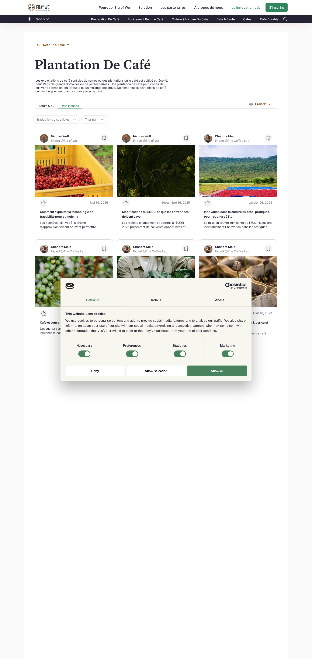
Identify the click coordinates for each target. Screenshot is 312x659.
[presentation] (46, 106)
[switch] (132, 353)
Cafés (247, 19)
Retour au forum (56, 45)
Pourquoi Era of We (114, 7)
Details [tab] (156, 300)
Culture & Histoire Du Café (190, 19)
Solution (145, 7)
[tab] (46, 106)
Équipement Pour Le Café (145, 19)
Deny (95, 371)
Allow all (217, 371)
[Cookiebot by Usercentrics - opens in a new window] (228, 286)
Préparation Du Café (105, 19)
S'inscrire (276, 7)
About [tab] (219, 300)
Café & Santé (225, 19)
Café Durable (269, 19)
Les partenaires (173, 7)
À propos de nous (208, 7)
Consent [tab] (92, 300)
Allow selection (156, 371)
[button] (48, 19)
